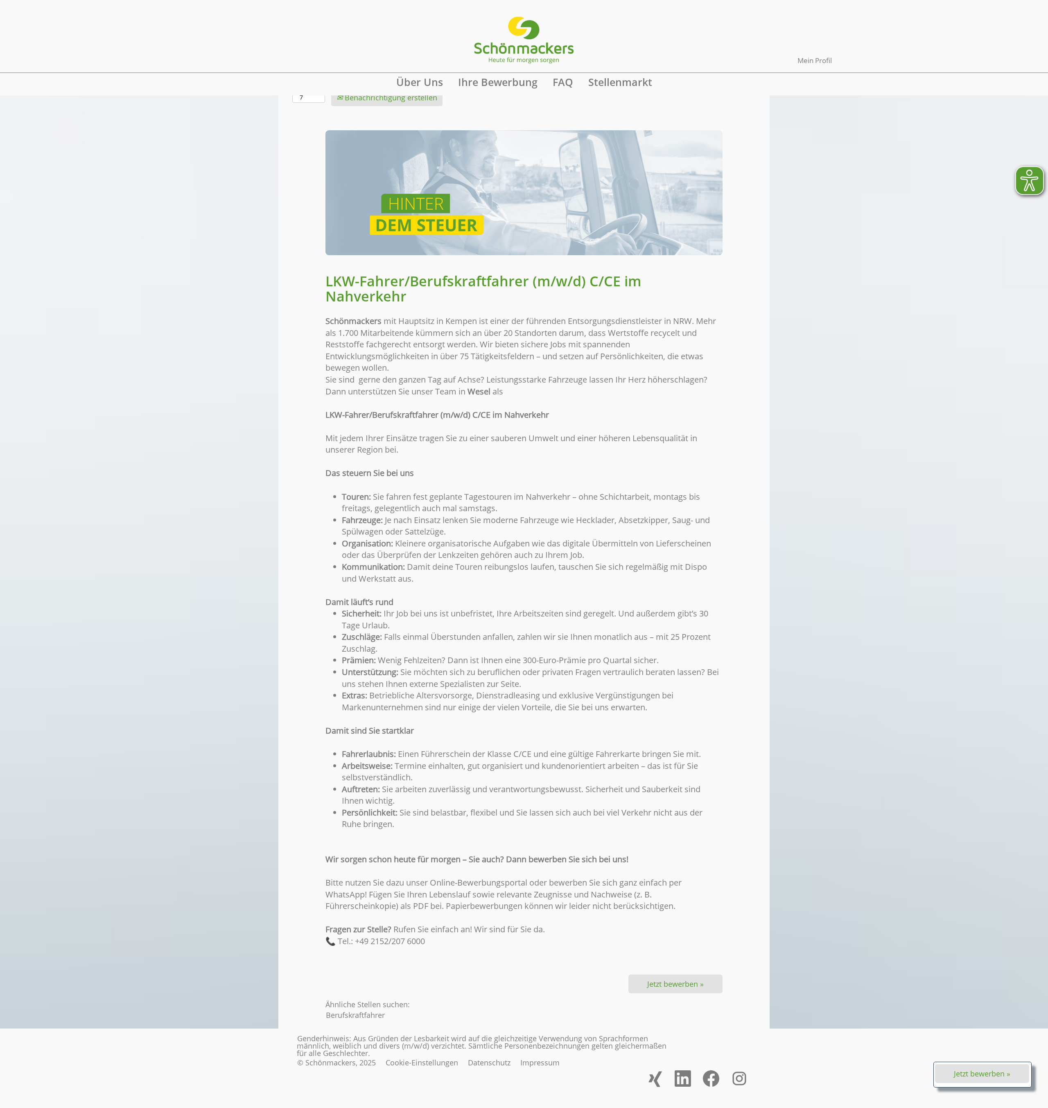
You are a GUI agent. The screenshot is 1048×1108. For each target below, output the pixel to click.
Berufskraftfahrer (355, 1015)
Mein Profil (814, 60)
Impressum (540, 1062)
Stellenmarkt (620, 82)
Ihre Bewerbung (498, 82)
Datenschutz (489, 1062)
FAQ (563, 82)
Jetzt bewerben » (982, 1074)
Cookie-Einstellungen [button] (422, 1062)
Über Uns (419, 82)
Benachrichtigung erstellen (390, 97)
